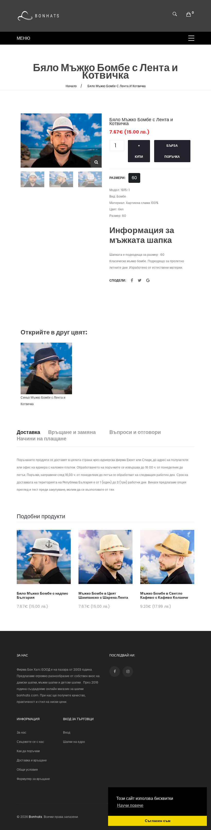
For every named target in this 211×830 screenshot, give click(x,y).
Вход (66, 732)
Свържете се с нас (30, 741)
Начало (71, 86)
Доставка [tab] (28, 432)
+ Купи (139, 151)
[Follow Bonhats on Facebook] (114, 671)
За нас (21, 732)
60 (134, 178)
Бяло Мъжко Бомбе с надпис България (42, 595)
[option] (61, 140)
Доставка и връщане (32, 760)
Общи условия (27, 769)
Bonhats (35, 817)
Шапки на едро (74, 741)
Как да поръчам (28, 751)
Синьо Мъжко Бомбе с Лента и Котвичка (43, 400)
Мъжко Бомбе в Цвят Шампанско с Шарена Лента (103, 595)
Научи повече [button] (130, 805)
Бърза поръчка (172, 151)
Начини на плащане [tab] (41, 438)
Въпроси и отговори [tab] (135, 432)
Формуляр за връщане (33, 779)
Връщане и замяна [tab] (72, 432)
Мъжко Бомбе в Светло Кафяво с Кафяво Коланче (164, 595)
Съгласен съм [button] (157, 821)
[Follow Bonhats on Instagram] (127, 671)
